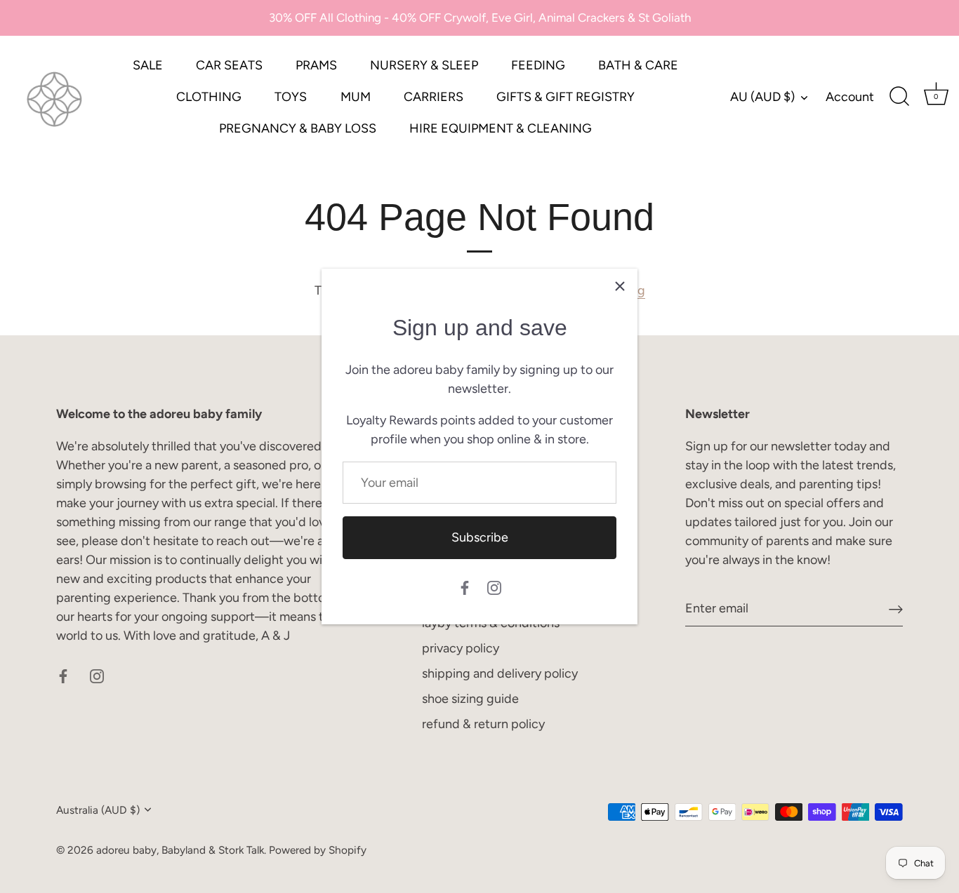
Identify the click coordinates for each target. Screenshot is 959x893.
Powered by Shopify (317, 850)
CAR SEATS (229, 65)
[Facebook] (465, 587)
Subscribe (479, 537)
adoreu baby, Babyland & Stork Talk (180, 850)
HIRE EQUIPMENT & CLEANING (500, 128)
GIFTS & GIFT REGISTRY (565, 97)
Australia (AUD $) (98, 810)
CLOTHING (209, 97)
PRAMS (316, 65)
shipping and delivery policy (500, 673)
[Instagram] (494, 587)
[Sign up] (896, 608)
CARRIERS (433, 97)
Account (850, 97)
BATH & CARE (638, 65)
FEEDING (538, 65)
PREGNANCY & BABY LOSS (297, 128)
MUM (355, 97)
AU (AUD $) (762, 97)
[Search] (899, 96)
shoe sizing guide (470, 698)
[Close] (619, 286)
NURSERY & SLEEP (424, 65)
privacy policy (460, 648)
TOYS (291, 97)
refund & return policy (483, 724)
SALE (148, 65)
